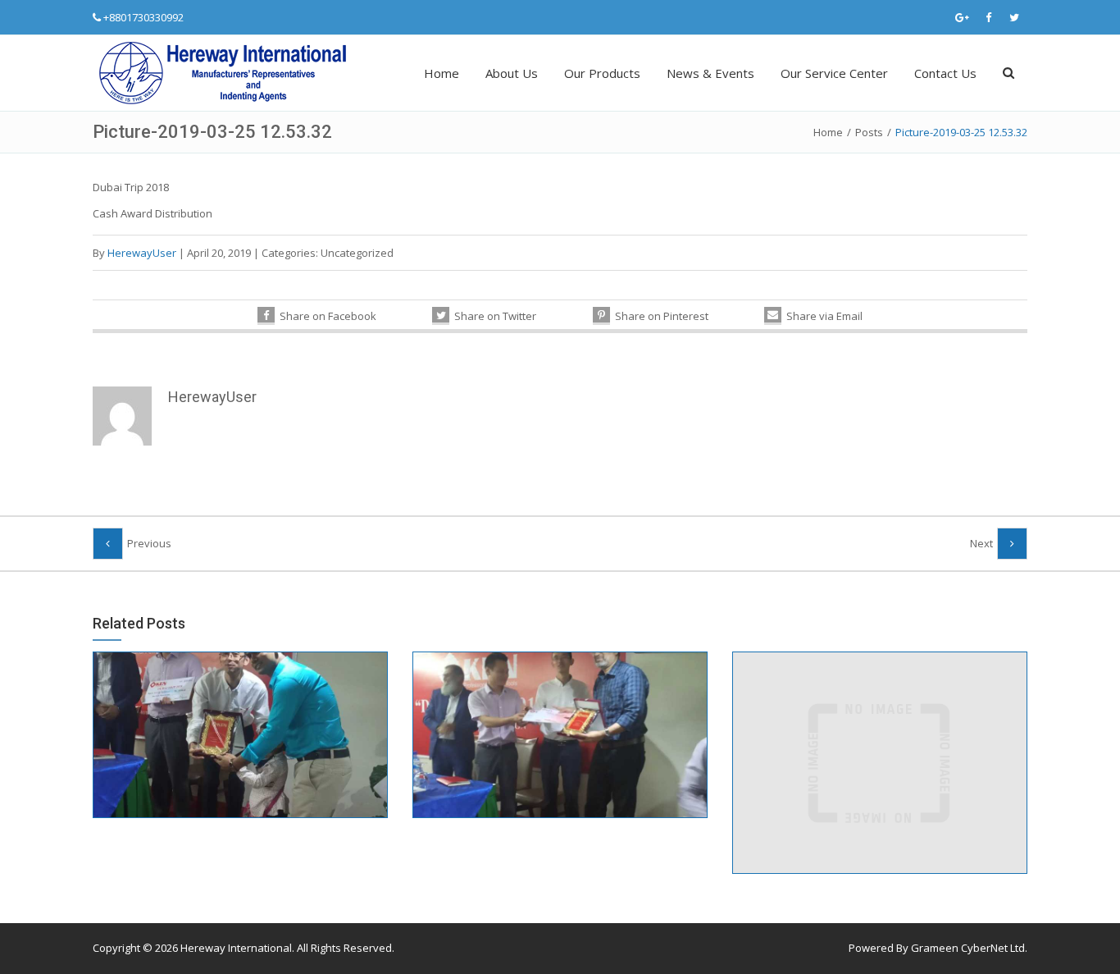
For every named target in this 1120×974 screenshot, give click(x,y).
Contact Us (945, 73)
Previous (149, 543)
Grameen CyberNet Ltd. (969, 947)
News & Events (710, 73)
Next (981, 543)
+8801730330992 (143, 17)
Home (441, 73)
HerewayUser (141, 252)
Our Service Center (834, 73)
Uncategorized (357, 252)
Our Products (602, 73)
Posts (869, 132)
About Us (511, 73)
